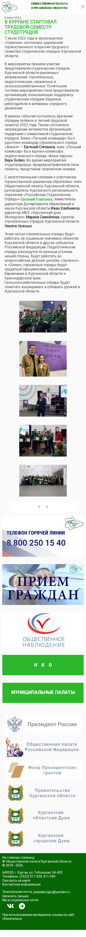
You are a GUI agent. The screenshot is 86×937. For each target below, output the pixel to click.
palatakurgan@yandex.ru (51, 892)
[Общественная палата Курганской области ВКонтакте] (10, 906)
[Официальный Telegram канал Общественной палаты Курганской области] (22, 906)
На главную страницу (18, 857)
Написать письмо (15, 896)
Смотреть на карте (16, 880)
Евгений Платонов (37, 199)
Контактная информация (21, 884)
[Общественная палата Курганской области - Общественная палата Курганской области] (9, 7)
